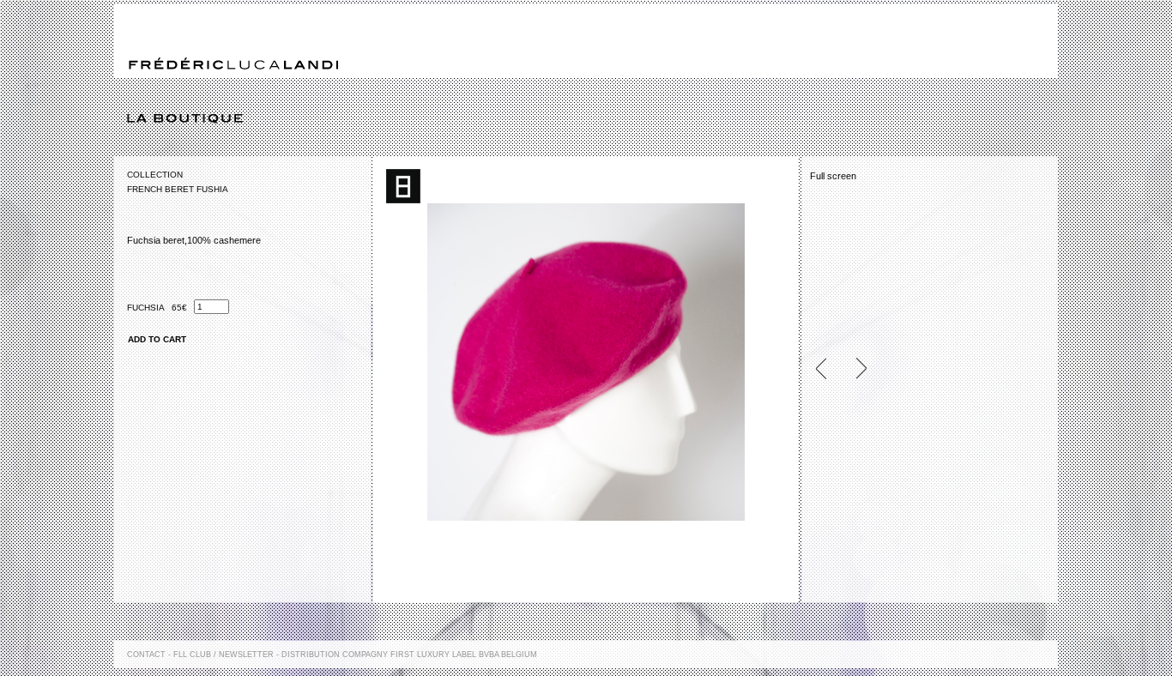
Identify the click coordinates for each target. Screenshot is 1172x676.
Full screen (833, 176)
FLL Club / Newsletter (223, 654)
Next (854, 368)
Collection (155, 174)
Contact (146, 654)
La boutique (592, 119)
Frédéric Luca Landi (233, 64)
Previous (828, 368)
